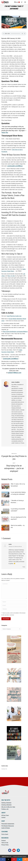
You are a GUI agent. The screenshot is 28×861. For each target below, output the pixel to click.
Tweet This (4, 132)
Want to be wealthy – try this (18, 526)
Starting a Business (6, 802)
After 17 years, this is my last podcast (18, 485)
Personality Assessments (7, 823)
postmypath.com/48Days (15, 166)
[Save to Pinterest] (14, 859)
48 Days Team (5, 815)
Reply (24, 566)
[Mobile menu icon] (25, 2)
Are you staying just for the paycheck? (18, 518)
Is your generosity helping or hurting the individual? (18, 493)
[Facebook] (9, 850)
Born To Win (11, 276)
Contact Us (4, 769)
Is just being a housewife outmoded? (18, 510)
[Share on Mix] (25, 859)
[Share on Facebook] (3, 859)
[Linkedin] (18, 850)
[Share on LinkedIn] (19, 859)
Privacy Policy (5, 844)
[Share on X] (8, 859)
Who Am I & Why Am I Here (8, 807)
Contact (3, 817)
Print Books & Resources (7, 826)
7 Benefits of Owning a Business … (17, 501)
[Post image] (5, 486)
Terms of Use (4, 842)
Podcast (3, 840)
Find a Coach (4, 834)
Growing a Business (6, 805)
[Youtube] (14, 850)
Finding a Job (4, 809)
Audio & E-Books (5, 828)
